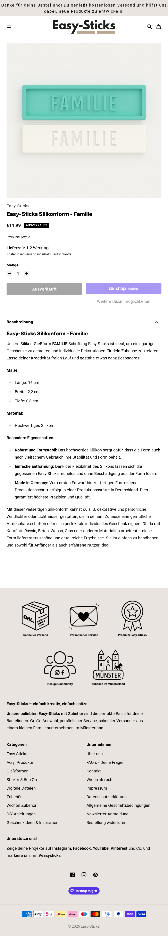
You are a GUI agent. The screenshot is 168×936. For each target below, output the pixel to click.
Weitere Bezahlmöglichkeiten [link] (123, 301)
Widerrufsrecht (100, 779)
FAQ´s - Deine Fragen (105, 762)
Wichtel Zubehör (21, 805)
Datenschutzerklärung (106, 796)
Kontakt (93, 771)
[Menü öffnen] (9, 26)
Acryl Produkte (20, 762)
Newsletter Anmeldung (107, 813)
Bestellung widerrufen (106, 822)
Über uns (94, 753)
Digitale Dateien (21, 788)
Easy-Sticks (18, 205)
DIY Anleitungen (21, 813)
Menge (12, 265)
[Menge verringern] (9, 273)
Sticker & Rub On (22, 779)
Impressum (96, 788)
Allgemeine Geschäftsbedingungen (118, 805)
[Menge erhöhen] (27, 273)
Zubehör (14, 796)
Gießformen (17, 771)
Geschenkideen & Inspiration (32, 822)
